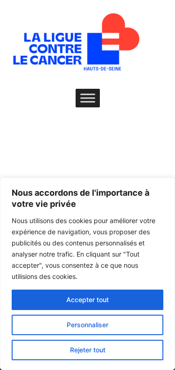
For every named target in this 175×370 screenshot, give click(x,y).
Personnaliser (87, 325)
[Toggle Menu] (87, 97)
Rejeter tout (87, 350)
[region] (87, 274)
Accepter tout (87, 300)
